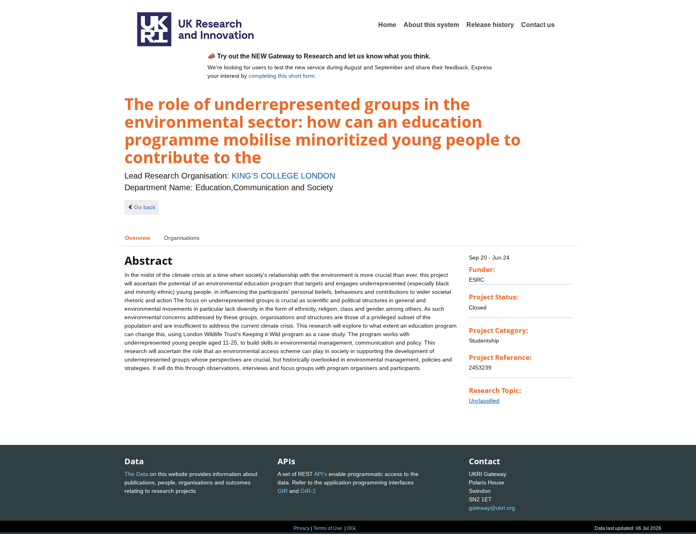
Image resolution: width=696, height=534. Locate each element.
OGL (352, 528)
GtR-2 (308, 491)
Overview (137, 238)
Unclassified (484, 400)
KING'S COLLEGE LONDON (283, 175)
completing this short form (282, 76)
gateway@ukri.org (492, 508)
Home (387, 24)
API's (320, 474)
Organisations (181, 238)
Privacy (302, 528)
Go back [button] (144, 207)
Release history (490, 24)
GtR (283, 491)
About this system (431, 24)
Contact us (538, 24)
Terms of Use (327, 528)
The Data (136, 474)
